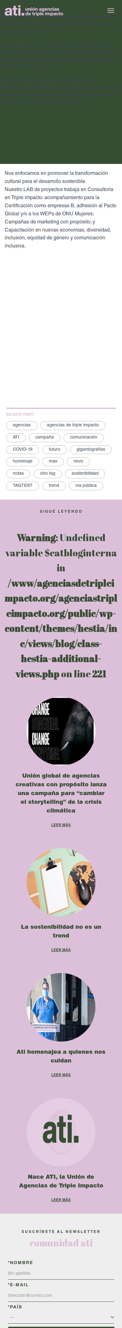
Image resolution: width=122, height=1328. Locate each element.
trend (54, 486)
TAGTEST (23, 486)
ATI (16, 437)
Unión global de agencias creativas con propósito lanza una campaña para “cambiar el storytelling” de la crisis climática (61, 794)
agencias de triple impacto (73, 425)
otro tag (47, 474)
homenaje (23, 461)
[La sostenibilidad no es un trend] (61, 882)
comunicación (83, 437)
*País (15, 1307)
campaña (44, 437)
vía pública (86, 486)
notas (18, 474)
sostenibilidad (85, 474)
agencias (22, 425)
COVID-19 (23, 450)
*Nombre (20, 1263)
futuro (54, 450)
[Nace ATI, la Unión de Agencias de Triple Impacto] (61, 1132)
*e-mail (18, 1285)
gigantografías (91, 450)
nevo (78, 461)
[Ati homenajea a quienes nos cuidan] (61, 1007)
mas (53, 461)
